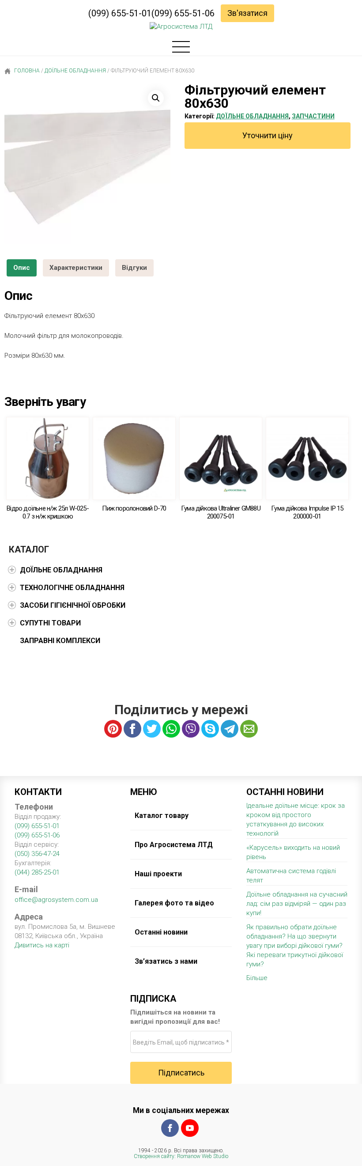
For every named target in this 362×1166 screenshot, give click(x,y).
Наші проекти (158, 874)
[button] (156, 98)
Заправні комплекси (60, 640)
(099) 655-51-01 (119, 13)
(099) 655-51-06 (183, 13)
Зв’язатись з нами (166, 961)
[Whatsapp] (171, 729)
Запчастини (313, 116)
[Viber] (191, 729)
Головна (26, 71)
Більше (257, 978)
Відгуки (134, 268)
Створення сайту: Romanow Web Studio (181, 1156)
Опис (21, 268)
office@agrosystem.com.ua (56, 900)
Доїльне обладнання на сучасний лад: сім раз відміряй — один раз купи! (296, 903)
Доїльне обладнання (75, 71)
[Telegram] (229, 729)
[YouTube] (190, 1128)
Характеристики (75, 268)
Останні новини (161, 932)
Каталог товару (162, 815)
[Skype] (210, 729)
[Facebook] (170, 1128)
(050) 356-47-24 (37, 854)
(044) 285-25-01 (37, 872)
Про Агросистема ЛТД (174, 844)
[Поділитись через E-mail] (249, 729)
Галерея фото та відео (174, 903)
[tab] (22, 267)
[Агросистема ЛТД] (181, 26)
